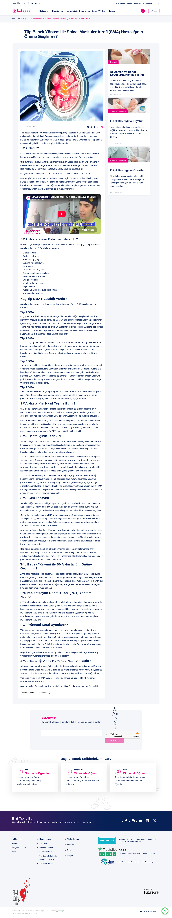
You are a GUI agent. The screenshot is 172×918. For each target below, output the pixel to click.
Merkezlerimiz (72, 11)
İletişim (112, 11)
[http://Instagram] (133, 821)
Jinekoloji (113, 62)
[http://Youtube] (140, 821)
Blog (24, 19)
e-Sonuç (154, 11)
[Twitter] (39, 3)
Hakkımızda (43, 11)
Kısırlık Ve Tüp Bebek (118, 111)
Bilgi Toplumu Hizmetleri (148, 911)
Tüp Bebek (43, 843)
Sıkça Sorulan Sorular (123, 3)
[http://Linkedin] (147, 821)
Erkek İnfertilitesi (45, 852)
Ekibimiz (71, 845)
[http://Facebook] (126, 821)
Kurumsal (15, 843)
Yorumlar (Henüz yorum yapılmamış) (36, 693)
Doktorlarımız (84, 11)
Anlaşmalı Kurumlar (19, 847)
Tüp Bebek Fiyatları (46, 863)
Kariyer (14, 852)
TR (157, 3)
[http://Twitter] (154, 821)
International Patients (143, 3)
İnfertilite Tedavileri (46, 847)
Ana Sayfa (16, 19)
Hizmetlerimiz (57, 11)
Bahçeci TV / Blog (98, 11)
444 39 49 (17, 3)
